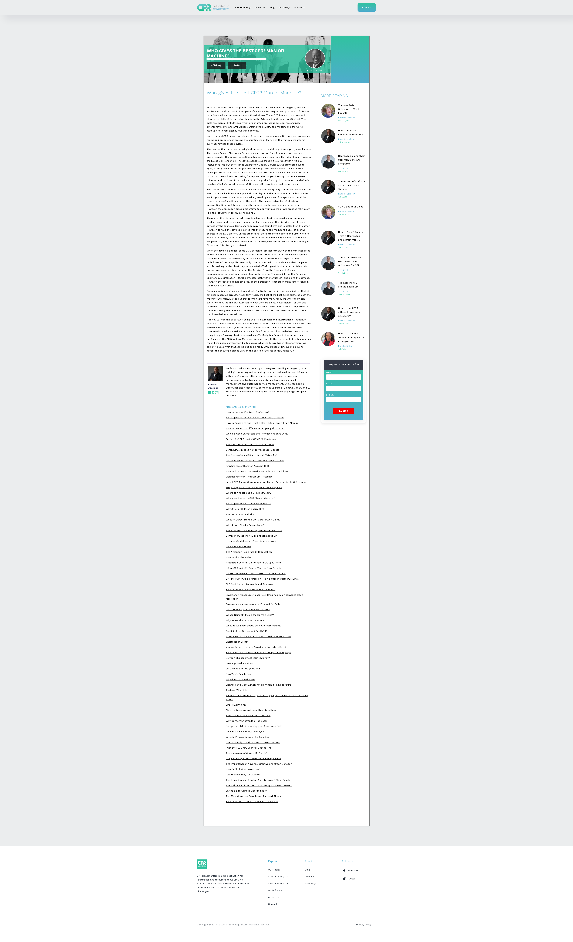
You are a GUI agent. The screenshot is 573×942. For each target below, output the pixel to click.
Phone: (330, 395)
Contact (366, 7)
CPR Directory (243, 7)
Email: (329, 383)
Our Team (274, 869)
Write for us (275, 890)
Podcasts (299, 7)
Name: (329, 372)
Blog (272, 7)
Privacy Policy (363, 924)
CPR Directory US (278, 876)
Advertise (273, 897)
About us (260, 7)
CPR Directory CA (278, 883)
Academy (284, 7)
